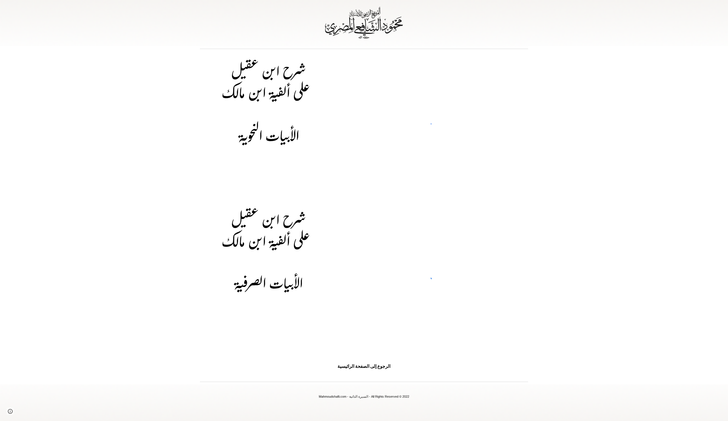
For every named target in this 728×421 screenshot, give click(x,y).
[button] (10, 411)
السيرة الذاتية (358, 397)
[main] (364, 366)
